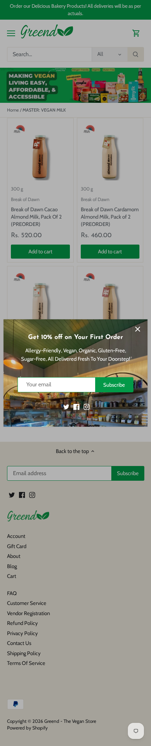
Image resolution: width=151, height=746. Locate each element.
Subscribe (114, 385)
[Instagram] (87, 406)
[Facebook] (76, 406)
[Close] (137, 329)
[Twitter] (66, 406)
